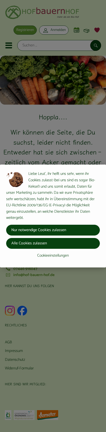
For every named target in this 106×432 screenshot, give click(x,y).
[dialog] (53, 216)
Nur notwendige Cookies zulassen (38, 230)
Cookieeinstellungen (53, 255)
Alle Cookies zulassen (29, 243)
